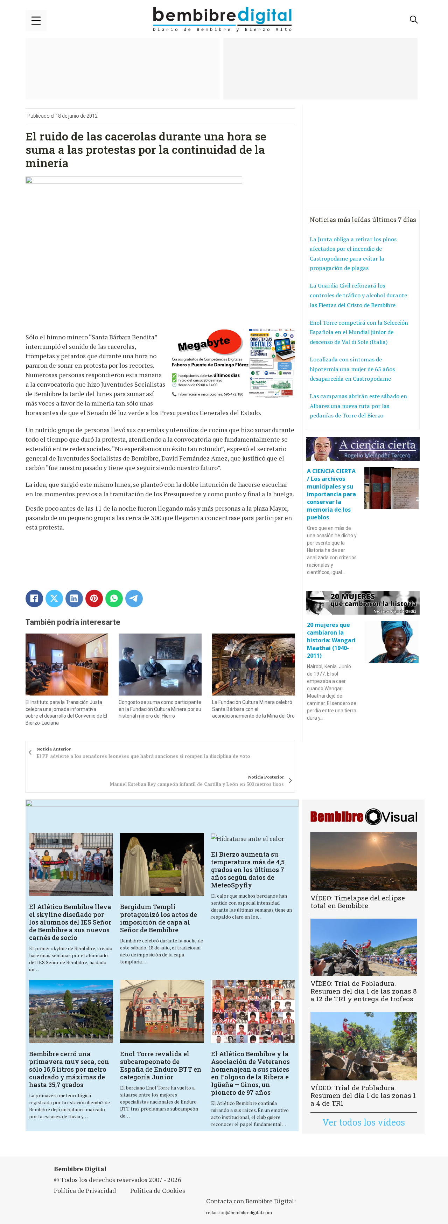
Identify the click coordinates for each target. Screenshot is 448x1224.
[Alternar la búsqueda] (414, 20)
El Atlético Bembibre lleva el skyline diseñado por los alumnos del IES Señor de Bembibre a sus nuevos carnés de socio (70, 922)
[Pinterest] (94, 598)
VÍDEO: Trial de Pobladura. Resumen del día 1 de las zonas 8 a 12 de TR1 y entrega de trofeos (363, 991)
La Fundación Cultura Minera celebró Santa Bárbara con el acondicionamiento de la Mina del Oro (253, 709)
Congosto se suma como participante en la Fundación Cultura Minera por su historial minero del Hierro (160, 709)
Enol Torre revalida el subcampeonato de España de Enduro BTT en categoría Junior (161, 1065)
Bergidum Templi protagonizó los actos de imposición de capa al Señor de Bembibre (158, 918)
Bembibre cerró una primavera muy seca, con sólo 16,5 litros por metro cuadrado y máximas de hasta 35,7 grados (69, 1069)
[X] (54, 598)
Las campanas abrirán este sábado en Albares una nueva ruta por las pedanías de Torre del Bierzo (358, 405)
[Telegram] (134, 598)
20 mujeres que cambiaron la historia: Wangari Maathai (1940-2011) (331, 640)
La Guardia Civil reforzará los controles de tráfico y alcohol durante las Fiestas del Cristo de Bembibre (358, 295)
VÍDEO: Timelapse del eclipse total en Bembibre (357, 901)
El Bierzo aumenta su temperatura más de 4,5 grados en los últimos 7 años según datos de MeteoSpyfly (248, 869)
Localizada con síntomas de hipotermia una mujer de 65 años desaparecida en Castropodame (352, 368)
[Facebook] (34, 598)
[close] (36, 20)
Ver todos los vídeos (363, 1122)
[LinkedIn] (74, 598)
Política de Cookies (157, 1190)
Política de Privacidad (85, 1190)
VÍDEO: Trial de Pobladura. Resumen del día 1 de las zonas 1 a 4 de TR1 (363, 1095)
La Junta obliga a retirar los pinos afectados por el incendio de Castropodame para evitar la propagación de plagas (353, 253)
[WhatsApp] (114, 598)
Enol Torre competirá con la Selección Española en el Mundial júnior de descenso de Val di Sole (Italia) (359, 332)
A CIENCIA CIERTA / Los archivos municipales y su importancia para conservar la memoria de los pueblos (331, 494)
